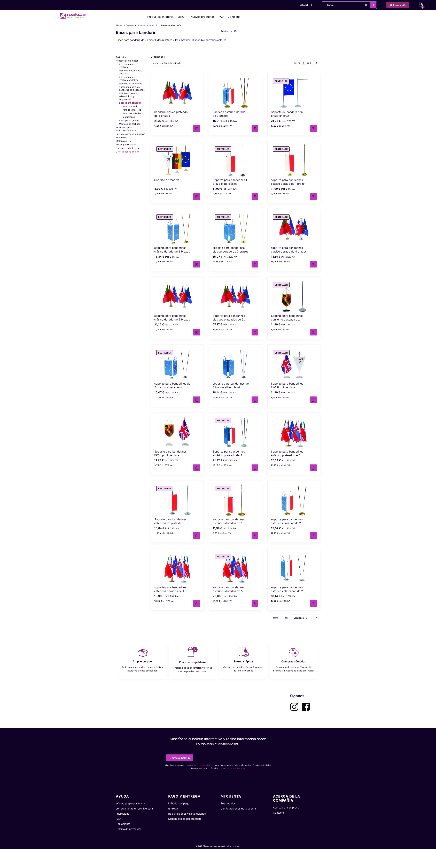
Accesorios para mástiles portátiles (128, 78)
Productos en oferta (160, 16)
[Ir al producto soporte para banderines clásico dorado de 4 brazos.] (294, 228)
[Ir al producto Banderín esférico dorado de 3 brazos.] (235, 93)
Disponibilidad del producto (184, 818)
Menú (180, 16)
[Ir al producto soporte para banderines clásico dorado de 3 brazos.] (235, 228)
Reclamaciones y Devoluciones (187, 813)
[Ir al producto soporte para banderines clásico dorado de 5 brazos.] (177, 296)
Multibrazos (128, 117)
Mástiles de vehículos (130, 83)
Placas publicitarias (126, 144)
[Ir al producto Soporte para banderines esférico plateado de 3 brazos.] (235, 432)
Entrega (173, 808)
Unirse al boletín (180, 758)
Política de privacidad (235, 768)
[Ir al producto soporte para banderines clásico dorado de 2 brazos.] (177, 228)
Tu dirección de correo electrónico (182, 752)
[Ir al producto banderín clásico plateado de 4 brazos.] (177, 93)
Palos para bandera (129, 120)
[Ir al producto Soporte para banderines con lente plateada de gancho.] (294, 296)
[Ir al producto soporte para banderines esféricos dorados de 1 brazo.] (235, 500)
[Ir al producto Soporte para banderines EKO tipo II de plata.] (177, 432)
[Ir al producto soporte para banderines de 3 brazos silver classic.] (235, 364)
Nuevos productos (202, 16)
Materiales (121, 137)
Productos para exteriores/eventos (126, 129)
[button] (373, 5)
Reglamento (123, 823)
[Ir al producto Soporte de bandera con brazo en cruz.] (294, 93)
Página (297, 63)
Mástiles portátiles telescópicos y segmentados (129, 96)
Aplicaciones (122, 57)
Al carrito (196, 128)
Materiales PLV (123, 141)
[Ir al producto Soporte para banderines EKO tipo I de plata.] (294, 364)
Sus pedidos (228, 803)
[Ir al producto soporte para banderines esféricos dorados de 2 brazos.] (294, 500)
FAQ (221, 16)
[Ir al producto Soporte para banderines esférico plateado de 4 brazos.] (294, 432)
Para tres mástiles (131, 113)
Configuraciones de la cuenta (238, 808)
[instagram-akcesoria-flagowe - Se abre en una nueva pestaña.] (294, 706)
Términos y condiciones (203, 765)
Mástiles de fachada (129, 124)
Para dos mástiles (131, 109)
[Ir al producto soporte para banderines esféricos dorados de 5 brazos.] (235, 568)
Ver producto (313, 264)
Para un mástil (129, 106)
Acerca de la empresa (286, 807)
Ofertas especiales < (127, 151)
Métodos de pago (178, 803)
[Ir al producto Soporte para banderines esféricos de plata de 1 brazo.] (177, 500)
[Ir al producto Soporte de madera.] (177, 160)
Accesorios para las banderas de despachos (132, 88)
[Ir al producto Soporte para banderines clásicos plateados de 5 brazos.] (235, 296)
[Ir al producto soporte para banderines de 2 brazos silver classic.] (177, 364)
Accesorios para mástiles (127, 65)
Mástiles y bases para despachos (130, 72)
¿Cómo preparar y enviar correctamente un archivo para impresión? (134, 808)
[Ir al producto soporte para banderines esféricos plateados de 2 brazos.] (294, 568)
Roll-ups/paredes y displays (130, 134)
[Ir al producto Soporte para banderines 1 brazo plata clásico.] (235, 160)
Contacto (234, 16)
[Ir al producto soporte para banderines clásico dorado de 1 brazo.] (294, 160)
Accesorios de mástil (147, 25)
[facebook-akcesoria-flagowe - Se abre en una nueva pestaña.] (305, 706)
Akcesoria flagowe (125, 25)
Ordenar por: (158, 56)
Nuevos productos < (127, 148)
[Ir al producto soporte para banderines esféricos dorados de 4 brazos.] (177, 568)
